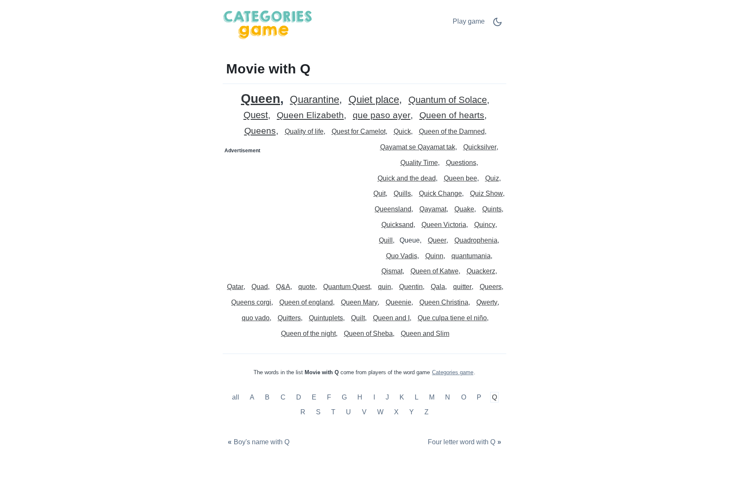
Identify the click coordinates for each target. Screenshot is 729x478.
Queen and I (391, 317)
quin (384, 286)
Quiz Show (486, 193)
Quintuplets (326, 317)
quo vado (256, 317)
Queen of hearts (451, 115)
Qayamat (432, 209)
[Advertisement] (294, 210)
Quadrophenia (475, 240)
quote (306, 286)
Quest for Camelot (359, 131)
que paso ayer (381, 115)
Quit (379, 193)
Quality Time (419, 162)
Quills (402, 193)
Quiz (492, 178)
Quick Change (440, 193)
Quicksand (397, 224)
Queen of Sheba (368, 333)
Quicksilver (480, 147)
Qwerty (486, 302)
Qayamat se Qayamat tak (417, 147)
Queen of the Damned (452, 131)
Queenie (398, 302)
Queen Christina (443, 302)
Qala (438, 286)
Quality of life (304, 131)
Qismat (391, 271)
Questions (461, 162)
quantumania (471, 255)
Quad (259, 286)
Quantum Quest (346, 286)
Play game (469, 21)
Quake (464, 209)
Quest (255, 115)
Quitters (289, 317)
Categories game (452, 372)
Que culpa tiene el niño (452, 317)
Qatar (235, 286)
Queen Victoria (443, 224)
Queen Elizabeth (310, 115)
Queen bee (460, 178)
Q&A (283, 286)
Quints (492, 209)
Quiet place (373, 99)
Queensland (393, 209)
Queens (260, 131)
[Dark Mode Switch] (497, 25)
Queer (437, 240)
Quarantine (314, 99)
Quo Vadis (401, 255)
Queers (491, 286)
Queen (260, 98)
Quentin (411, 286)
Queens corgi (251, 302)
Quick (402, 131)
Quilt (358, 317)
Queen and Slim (425, 333)
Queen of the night (308, 333)
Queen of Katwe (434, 271)
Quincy (484, 224)
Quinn (434, 255)
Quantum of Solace (447, 100)
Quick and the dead (407, 178)
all (236, 397)
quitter (462, 286)
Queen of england (306, 302)
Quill (386, 240)
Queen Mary (359, 302)
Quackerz (481, 271)
